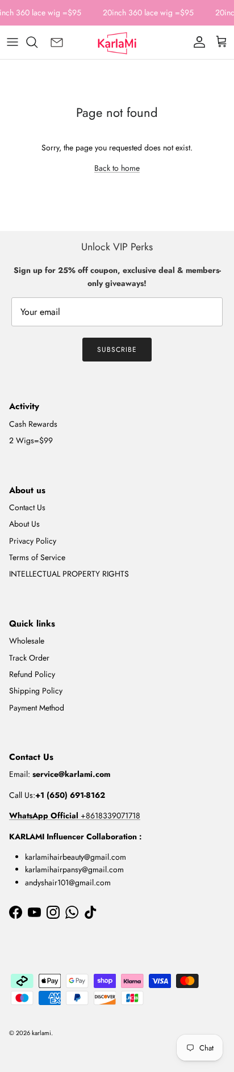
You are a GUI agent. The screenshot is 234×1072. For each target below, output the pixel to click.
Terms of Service (37, 557)
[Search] (37, 42)
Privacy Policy (32, 540)
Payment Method (36, 707)
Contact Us (27, 507)
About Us (24, 523)
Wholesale (26, 640)
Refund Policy (32, 674)
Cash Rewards (33, 424)
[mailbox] (57, 42)
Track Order (29, 657)
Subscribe (117, 349)
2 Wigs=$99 (31, 440)
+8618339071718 (74, 815)
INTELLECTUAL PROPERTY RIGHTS (69, 573)
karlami (41, 1032)
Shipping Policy (35, 690)
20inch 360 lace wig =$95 (148, 12)
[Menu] (12, 42)
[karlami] (117, 42)
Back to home (117, 168)
